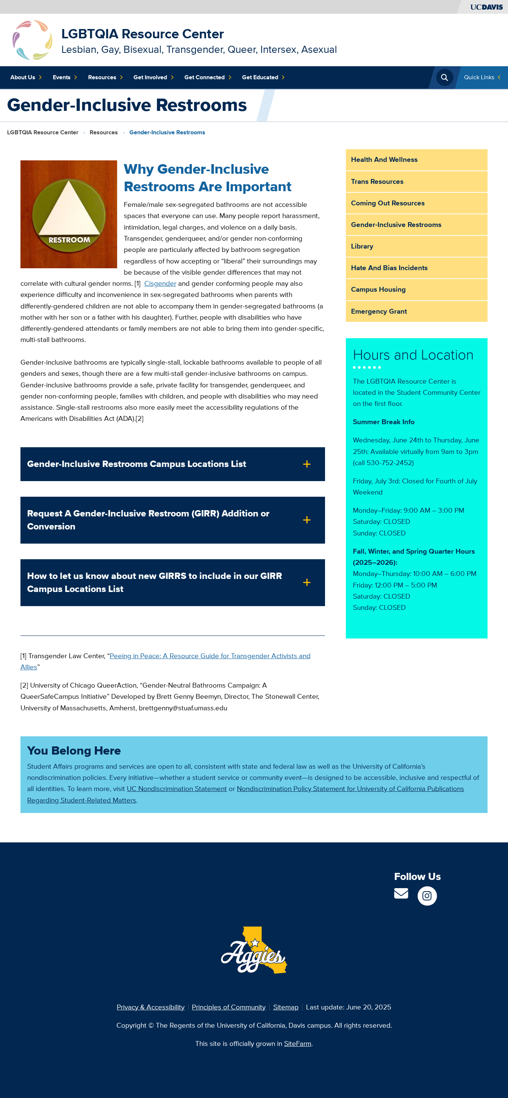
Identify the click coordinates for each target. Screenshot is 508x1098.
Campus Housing (378, 289)
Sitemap (286, 1007)
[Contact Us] (401, 896)
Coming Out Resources (388, 203)
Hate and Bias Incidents (389, 268)
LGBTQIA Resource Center (142, 33)
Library (362, 246)
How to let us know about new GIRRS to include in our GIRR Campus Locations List (154, 582)
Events (62, 77)
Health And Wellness (384, 159)
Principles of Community (229, 1007)
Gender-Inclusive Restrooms (396, 225)
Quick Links (479, 77)
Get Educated (260, 77)
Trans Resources (377, 181)
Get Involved (150, 77)
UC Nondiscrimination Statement (177, 789)
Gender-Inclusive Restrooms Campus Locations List (136, 464)
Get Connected (204, 77)
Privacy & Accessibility (150, 1007)
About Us (22, 77)
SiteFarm (297, 1043)
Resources (102, 77)
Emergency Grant (379, 311)
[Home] (32, 39)
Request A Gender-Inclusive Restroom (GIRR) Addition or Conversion (148, 519)
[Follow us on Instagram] (427, 895)
